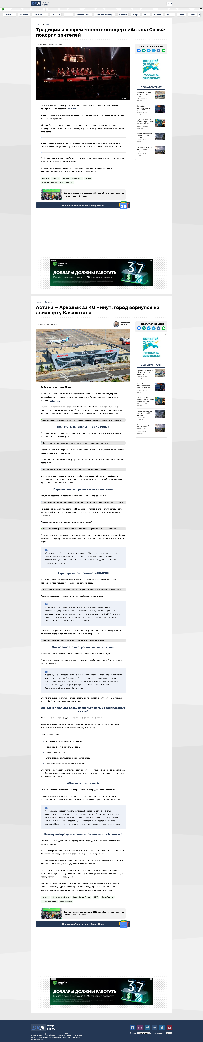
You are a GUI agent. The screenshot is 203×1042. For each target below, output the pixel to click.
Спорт (181, 15)
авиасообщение (66, 901)
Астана (88, 178)
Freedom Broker (83, 15)
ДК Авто (157, 15)
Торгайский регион (49, 901)
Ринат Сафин (125, 322)
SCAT (96, 897)
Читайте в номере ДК (105, 15)
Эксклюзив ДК (40, 15)
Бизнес (68, 15)
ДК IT (146, 15)
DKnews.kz (71, 109)
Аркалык (45, 897)
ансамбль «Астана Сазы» (72, 178)
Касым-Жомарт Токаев (81, 897)
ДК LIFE (170, 15)
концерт (56, 178)
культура (45, 178)
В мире (135, 15)
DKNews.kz (55, 400)
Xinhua (192, 15)
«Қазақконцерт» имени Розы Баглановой (57, 183)
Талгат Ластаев (107, 897)
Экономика (9, 15)
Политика (24, 15)
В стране (123, 15)
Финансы (56, 15)
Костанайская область (61, 897)
